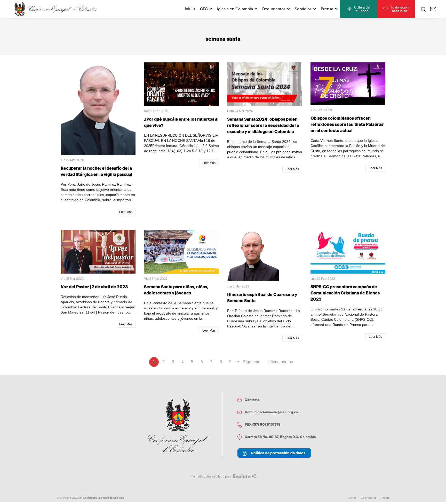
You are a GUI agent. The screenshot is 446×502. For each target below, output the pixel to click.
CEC (204, 9)
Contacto (252, 399)
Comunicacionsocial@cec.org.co (271, 412)
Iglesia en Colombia (235, 9)
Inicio (190, 9)
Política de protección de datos (278, 453)
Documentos (273, 9)
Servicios (303, 9)
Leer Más (125, 212)
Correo (352, 498)
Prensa (327, 9)
